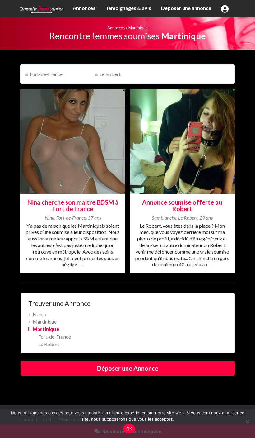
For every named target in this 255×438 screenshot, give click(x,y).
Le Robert (110, 74)
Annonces (84, 8)
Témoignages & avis (128, 8)
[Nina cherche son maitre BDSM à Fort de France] (72, 141)
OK (129, 428)
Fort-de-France (46, 74)
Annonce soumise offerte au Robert (182, 205)
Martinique (138, 27)
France (40, 314)
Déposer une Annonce (127, 368)
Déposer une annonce (186, 8)
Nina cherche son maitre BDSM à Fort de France (72, 205)
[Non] (247, 421)
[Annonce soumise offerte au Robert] (182, 141)
